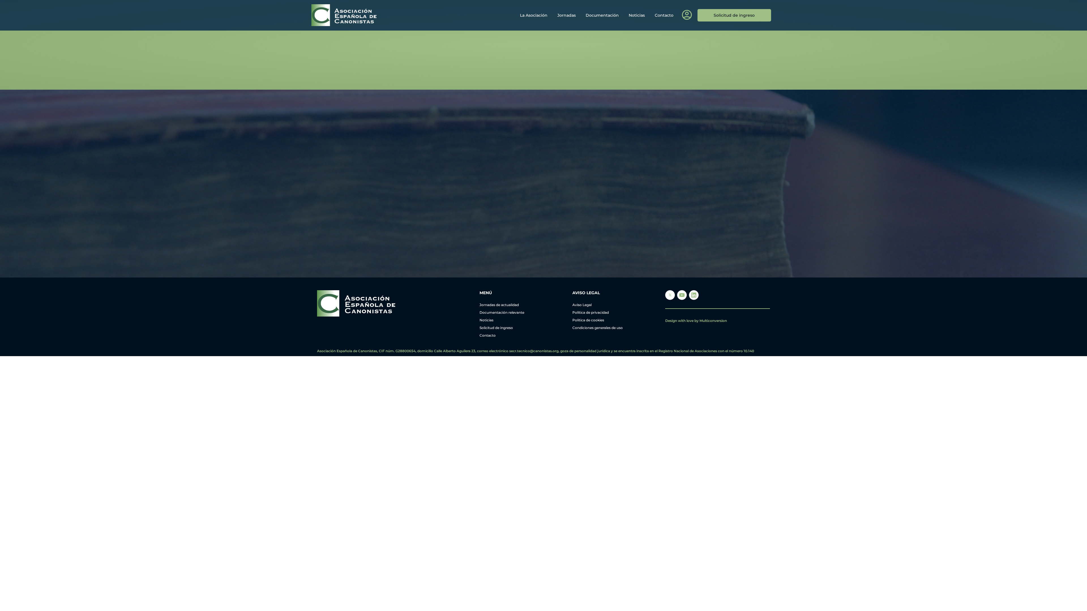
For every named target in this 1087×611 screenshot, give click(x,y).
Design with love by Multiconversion (696, 321)
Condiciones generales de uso (597, 328)
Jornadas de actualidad (499, 305)
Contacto (664, 15)
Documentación (602, 15)
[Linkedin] (694, 295)
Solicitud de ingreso (496, 328)
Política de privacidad (590, 312)
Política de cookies (588, 320)
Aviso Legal (582, 305)
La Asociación (533, 15)
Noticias (637, 15)
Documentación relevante (502, 312)
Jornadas (566, 15)
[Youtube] (682, 295)
